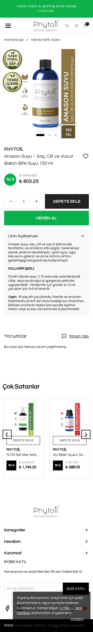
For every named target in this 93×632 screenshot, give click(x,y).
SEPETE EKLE (67, 201)
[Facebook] (7, 608)
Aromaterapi (14, 40)
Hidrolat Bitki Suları (45, 40)
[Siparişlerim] (76, 25)
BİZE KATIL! (76, 589)
